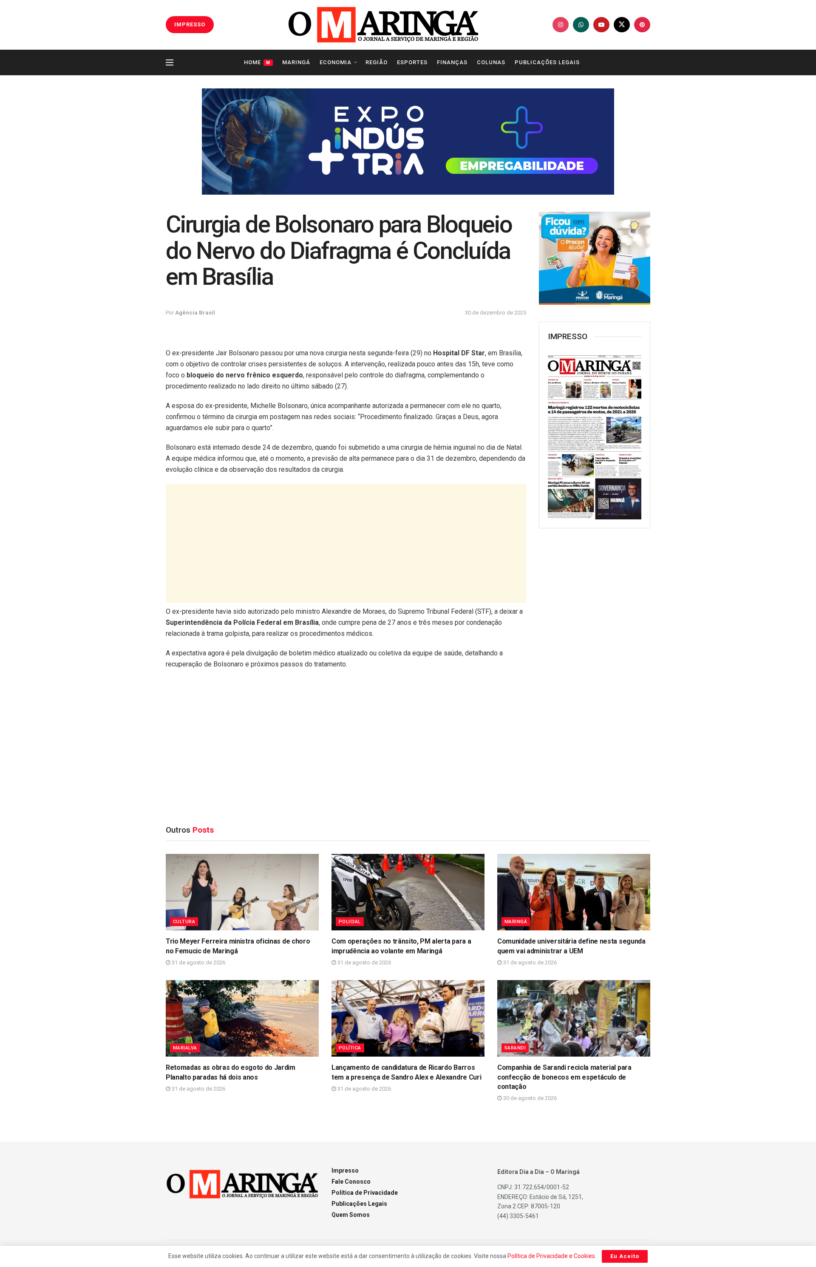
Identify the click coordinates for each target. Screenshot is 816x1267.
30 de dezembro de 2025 (495, 312)
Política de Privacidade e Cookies (551, 1256)
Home (257, 62)
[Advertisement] (346, 543)
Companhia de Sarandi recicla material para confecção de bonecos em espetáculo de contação (564, 1077)
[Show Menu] (169, 62)
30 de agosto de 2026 (529, 1098)
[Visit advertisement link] (408, 141)
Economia (335, 62)
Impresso (345, 1170)
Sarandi (515, 1048)
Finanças (452, 62)
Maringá (296, 62)
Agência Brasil (195, 312)
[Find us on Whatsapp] (581, 24)
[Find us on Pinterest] (642, 24)
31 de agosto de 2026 (197, 962)
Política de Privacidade (365, 1192)
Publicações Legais (547, 62)
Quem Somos (351, 1214)
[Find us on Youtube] (601, 24)
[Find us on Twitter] (622, 24)
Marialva (185, 1048)
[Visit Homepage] (383, 24)
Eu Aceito (624, 1256)
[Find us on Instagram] (560, 24)
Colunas (491, 62)
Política (350, 1048)
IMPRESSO (189, 24)
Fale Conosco (351, 1181)
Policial (350, 921)
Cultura (184, 921)
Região (377, 62)
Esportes (412, 62)
